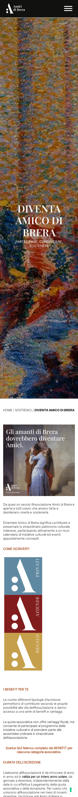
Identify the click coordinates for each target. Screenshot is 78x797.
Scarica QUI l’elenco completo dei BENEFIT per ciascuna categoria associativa (39, 750)
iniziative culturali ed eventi (41, 534)
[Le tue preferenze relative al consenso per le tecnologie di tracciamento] (71, 790)
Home (7, 410)
